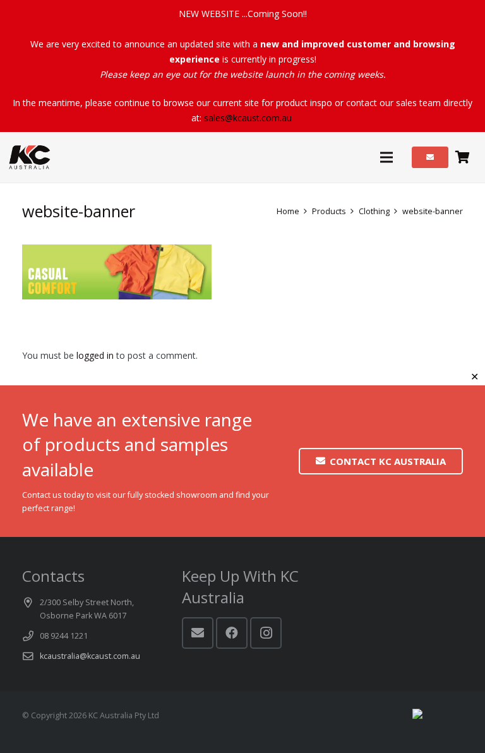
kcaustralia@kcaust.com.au (90, 656)
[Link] (30, 157)
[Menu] (386, 157)
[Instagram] (266, 633)
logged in (95, 355)
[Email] (197, 633)
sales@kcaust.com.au (247, 118)
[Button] (430, 157)
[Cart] (462, 157)
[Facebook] (232, 633)
